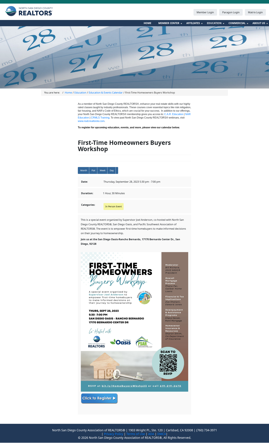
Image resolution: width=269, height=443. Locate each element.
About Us (258, 23)
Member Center (168, 23)
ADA (151, 434)
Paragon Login (231, 12)
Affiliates (193, 23)
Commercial (237, 23)
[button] (117, 170)
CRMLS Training (100, 117)
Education (214, 23)
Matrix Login (255, 12)
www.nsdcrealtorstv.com (91, 121)
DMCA (161, 434)
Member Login (205, 12)
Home (147, 23)
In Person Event (113, 206)
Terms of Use (135, 434)
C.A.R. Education (173, 114)
